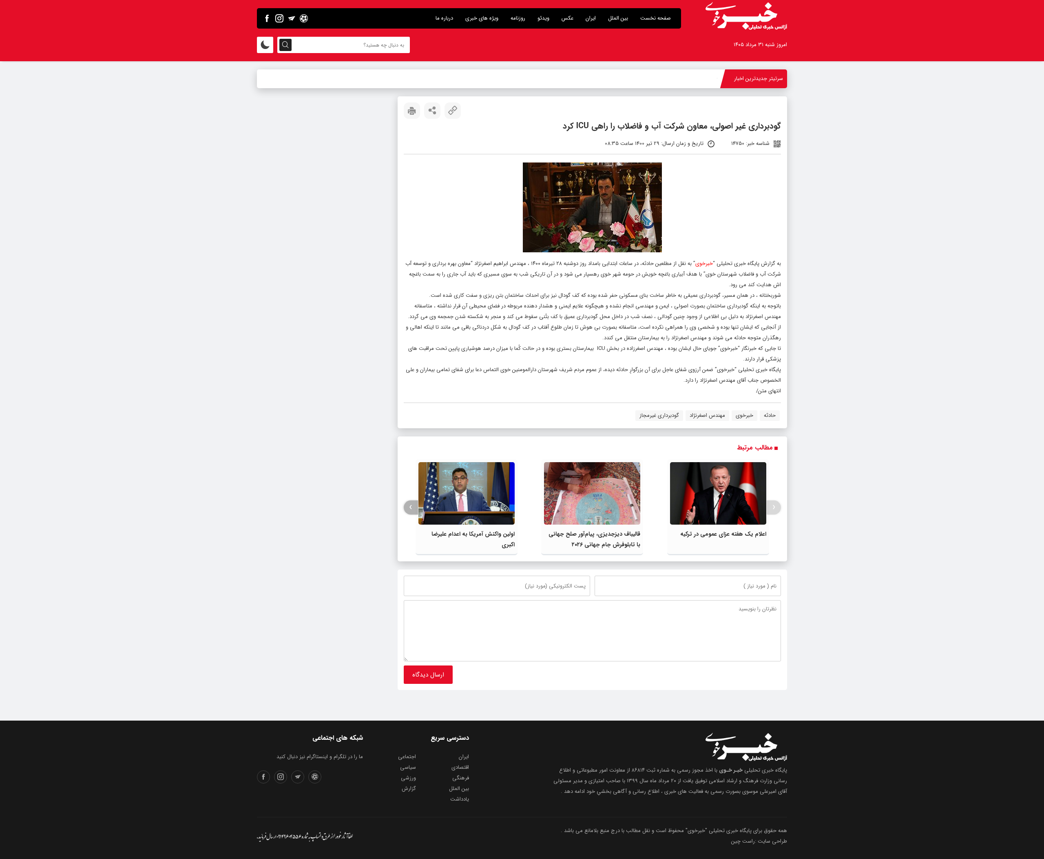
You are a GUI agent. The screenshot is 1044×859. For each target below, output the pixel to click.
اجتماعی (407, 756)
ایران (591, 18)
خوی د (710, 78)
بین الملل (618, 18)
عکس (567, 18)
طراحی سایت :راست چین (759, 841)
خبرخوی (704, 263)
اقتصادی (460, 767)
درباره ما (444, 18)
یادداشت (459, 799)
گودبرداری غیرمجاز (659, 415)
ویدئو (543, 18)
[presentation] (774, 507)
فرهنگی (460, 778)
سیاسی (408, 767)
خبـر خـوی (731, 770)
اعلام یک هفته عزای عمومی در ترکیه (723, 534)
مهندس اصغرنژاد (707, 415)
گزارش (409, 788)
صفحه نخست (655, 18)
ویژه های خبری (481, 18)
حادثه (770, 415)
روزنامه (518, 18)
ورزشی (408, 778)
